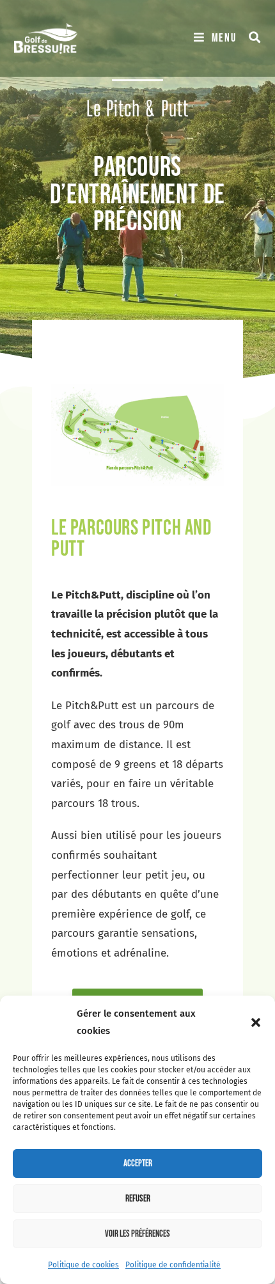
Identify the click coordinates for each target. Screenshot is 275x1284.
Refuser (137, 1199)
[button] (255, 1022)
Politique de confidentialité (173, 1264)
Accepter (137, 1163)
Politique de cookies (83, 1264)
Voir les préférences (137, 1234)
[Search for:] (250, 38)
